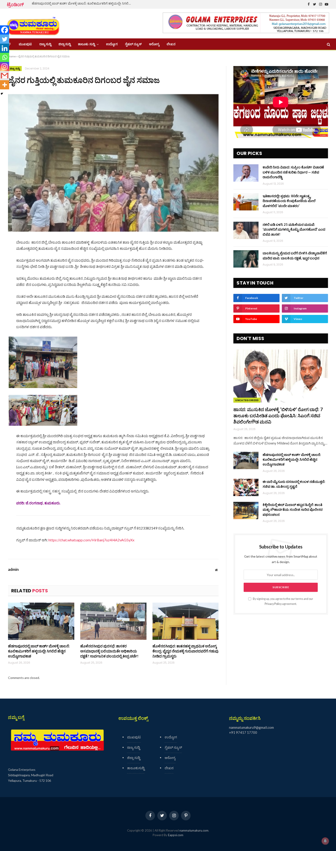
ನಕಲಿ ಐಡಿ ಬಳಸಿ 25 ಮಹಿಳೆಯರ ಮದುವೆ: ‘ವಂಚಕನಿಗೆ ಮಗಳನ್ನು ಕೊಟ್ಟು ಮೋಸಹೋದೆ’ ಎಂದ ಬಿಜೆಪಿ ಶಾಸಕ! (294, 229)
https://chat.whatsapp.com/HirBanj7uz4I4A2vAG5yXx (91, 540)
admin (13, 569)
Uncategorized (247, 400)
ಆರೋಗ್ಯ (154, 44)
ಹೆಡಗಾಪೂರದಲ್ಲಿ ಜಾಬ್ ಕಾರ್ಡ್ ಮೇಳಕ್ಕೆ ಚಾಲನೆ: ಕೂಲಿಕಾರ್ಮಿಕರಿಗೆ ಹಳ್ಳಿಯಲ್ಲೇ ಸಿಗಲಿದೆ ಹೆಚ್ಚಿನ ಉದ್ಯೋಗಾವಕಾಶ (83, 3)
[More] (4, 84)
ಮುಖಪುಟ (25, 44)
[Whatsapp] (4, 57)
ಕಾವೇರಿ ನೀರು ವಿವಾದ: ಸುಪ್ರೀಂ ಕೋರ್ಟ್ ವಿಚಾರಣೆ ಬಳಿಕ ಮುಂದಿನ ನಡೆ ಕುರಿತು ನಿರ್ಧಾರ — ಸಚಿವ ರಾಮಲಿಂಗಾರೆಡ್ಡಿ (293, 172)
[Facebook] (4, 30)
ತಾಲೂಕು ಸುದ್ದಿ (86, 44)
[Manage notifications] (325, 841)
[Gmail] (4, 75)
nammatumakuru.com (193, 830)
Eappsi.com (175, 835)
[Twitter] (4, 39)
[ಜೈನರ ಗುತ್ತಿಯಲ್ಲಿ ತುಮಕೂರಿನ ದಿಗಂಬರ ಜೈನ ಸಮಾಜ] (113, 163)
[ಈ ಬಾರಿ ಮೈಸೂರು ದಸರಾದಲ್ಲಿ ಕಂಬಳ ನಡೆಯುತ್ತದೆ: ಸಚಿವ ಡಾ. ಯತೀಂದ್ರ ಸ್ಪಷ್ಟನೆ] (246, 487)
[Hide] (2, 94)
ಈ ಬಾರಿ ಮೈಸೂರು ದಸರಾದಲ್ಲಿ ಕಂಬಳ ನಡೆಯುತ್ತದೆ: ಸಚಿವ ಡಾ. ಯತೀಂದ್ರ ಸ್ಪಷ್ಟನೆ (294, 483)
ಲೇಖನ (171, 44)
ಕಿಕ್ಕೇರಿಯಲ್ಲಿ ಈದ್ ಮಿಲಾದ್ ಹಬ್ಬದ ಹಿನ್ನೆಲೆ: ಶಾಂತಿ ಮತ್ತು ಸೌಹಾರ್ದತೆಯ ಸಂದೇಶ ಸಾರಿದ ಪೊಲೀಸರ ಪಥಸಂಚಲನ (293, 509)
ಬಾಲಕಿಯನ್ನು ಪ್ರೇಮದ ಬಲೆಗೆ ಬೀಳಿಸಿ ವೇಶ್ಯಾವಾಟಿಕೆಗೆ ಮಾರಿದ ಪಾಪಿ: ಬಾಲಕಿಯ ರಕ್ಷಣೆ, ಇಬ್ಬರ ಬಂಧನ (295, 255)
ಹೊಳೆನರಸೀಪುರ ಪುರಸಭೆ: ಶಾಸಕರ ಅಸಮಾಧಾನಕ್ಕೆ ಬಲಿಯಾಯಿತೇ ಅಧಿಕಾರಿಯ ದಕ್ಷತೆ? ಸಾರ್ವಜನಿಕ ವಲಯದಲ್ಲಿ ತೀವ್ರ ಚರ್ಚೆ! (109, 651)
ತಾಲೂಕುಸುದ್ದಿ (135, 768)
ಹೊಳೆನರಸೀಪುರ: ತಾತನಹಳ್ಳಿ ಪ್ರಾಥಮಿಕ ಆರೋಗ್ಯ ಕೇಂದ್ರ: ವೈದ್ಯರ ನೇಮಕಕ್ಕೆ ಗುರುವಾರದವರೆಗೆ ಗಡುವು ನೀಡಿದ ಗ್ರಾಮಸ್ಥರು (185, 651)
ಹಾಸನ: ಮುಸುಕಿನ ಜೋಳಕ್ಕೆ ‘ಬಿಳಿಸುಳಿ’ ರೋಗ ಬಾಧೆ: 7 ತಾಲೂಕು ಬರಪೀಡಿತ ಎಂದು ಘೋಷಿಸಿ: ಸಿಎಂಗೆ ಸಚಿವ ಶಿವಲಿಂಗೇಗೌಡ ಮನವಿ (278, 415)
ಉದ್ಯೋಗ (111, 44)
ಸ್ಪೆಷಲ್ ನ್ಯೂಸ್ (133, 44)
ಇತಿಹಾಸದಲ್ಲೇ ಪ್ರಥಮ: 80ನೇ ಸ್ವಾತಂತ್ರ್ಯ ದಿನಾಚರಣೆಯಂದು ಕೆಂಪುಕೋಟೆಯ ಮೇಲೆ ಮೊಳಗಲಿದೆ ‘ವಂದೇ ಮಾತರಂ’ (289, 201)
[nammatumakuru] (33, 23)
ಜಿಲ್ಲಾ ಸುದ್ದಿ (65, 44)
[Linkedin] (4, 48)
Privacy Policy (273, 604)
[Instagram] (4, 66)
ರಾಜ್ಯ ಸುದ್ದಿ (45, 44)
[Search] (328, 44)
